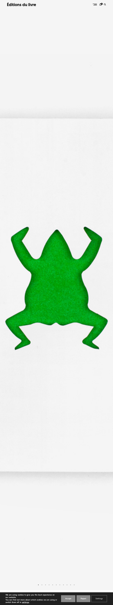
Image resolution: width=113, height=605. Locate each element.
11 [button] (74, 584)
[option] (56, 295)
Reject (83, 598)
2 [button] (42, 584)
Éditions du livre (21, 4)
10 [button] (70, 584)
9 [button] (67, 584)
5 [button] (53, 584)
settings (25, 602)
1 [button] (38, 584)
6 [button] (56, 584)
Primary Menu (95, 4)
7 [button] (60, 584)
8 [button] (63, 584)
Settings (99, 598)
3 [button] (45, 584)
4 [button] (49, 584)
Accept (68, 598)
